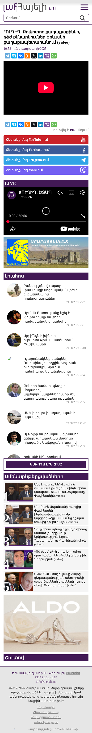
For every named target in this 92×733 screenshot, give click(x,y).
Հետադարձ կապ (46, 712)
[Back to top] (83, 724)
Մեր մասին (46, 707)
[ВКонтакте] (21, 55)
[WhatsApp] (54, 55)
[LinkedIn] (40, 55)
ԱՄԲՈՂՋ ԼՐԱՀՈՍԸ (46, 464)
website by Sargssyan (46, 722)
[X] (34, 55)
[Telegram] (7, 55)
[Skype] (14, 55)
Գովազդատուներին (46, 717)
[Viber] (47, 55)
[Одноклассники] (27, 55)
